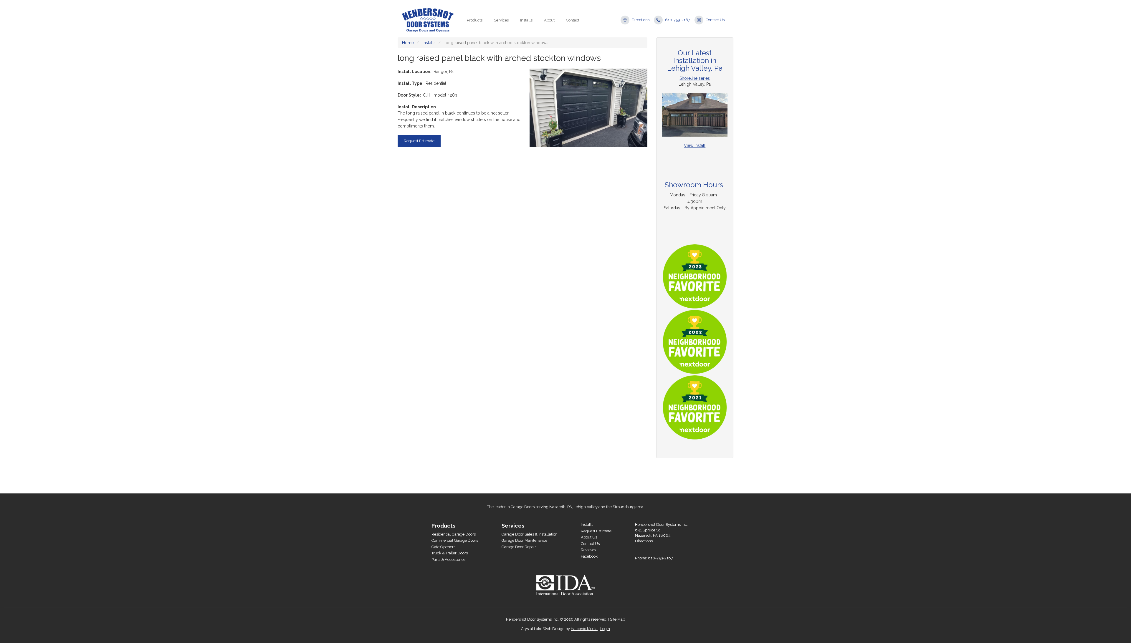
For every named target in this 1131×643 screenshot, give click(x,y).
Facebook (589, 556)
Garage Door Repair (519, 547)
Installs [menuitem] (526, 20)
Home (408, 42)
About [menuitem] (549, 20)
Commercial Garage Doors (454, 540)
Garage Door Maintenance (524, 540)
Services (513, 526)
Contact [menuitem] (572, 20)
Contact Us (715, 20)
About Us (589, 537)
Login (605, 629)
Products (443, 526)
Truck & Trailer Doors (449, 553)
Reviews (588, 550)
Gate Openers (443, 547)
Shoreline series (694, 78)
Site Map (617, 619)
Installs (429, 42)
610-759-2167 (677, 20)
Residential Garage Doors (453, 534)
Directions (640, 20)
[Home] (430, 20)
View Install (694, 145)
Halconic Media (584, 629)
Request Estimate (419, 141)
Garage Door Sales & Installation (530, 534)
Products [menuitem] (474, 20)
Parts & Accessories (448, 559)
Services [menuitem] (501, 20)
